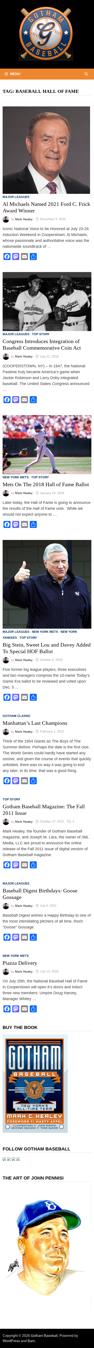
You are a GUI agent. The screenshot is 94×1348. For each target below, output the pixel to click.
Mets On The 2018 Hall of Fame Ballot (46, 484)
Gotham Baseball (44, 1336)
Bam (31, 1341)
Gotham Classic (17, 716)
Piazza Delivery (20, 963)
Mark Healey (24, 219)
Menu (15, 74)
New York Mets (16, 477)
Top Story (40, 334)
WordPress (11, 1341)
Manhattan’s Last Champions (35, 723)
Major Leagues (16, 197)
